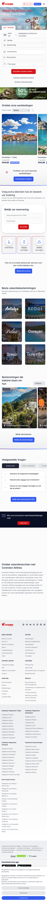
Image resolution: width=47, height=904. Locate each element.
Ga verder (23, 227)
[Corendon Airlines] (7, 3)
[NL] (23, 93)
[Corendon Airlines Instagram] (23, 625)
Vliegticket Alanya (7, 720)
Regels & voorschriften (9, 670)
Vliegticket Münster (8, 760)
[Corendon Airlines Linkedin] (37, 625)
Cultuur (38, 383)
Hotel (3, 656)
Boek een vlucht (7, 638)
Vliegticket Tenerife (31, 737)
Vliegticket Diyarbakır (8, 732)
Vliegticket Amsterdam (32, 752)
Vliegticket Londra (30, 746)
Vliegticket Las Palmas (32, 731)
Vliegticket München (8, 757)
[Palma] (12, 331)
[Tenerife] (35, 354)
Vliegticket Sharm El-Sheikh (33, 761)
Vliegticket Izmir (7, 717)
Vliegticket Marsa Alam (32, 763)
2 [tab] (23, 23)
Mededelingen (6, 688)
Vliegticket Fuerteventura (33, 734)
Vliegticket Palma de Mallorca (34, 728)
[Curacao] (35, 331)
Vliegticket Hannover (8, 763)
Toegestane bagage (8, 664)
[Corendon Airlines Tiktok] (41, 625)
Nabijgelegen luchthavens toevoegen (28, 35)
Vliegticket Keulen (7, 748)
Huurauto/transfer (7, 653)
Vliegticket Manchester (32, 749)
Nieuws (4, 685)
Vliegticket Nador (30, 755)
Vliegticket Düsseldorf (8, 754)
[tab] (9, 28)
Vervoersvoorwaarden (8, 848)
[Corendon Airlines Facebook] (34, 625)
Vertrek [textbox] (9, 40)
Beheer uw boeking (8, 644)
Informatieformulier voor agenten (35, 670)
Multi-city (10, 35)
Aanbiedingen (29, 638)
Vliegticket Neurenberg (9, 751)
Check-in (37, 4)
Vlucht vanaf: (6, 110)
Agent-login (28, 667)
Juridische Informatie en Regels (11, 846)
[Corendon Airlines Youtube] (30, 625)
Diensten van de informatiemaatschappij (28, 850)
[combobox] (26, 40)
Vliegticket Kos (29, 722)
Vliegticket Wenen (30, 772)
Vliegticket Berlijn (7, 769)
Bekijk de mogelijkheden (32, 641)
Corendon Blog (6, 696)
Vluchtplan (28, 656)
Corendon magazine (31, 647)
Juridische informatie (23, 848)
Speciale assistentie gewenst (23, 78)
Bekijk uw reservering (16, 209)
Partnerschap (29, 664)
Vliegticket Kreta (30, 717)
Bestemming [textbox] (11, 45)
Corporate (5, 691)
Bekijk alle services (23, 271)
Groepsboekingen (7, 650)
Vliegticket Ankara (7, 723)
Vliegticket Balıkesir (8, 734)
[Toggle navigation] (44, 4)
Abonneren (23, 523)
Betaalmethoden (30, 673)
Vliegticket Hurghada (31, 758)
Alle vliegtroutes (30, 653)
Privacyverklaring (30, 700)
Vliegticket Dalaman (8, 729)
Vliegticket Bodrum (7, 726)
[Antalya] (12, 309)
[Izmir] (12, 354)
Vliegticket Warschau (31, 766)
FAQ (3, 667)
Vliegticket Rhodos (31, 719)
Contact (4, 673)
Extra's (4, 647)
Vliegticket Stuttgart (8, 766)
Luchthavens (29, 650)
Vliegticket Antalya (7, 714)
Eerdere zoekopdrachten (23, 82)
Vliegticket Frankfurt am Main (11, 774)
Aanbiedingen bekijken (23, 179)
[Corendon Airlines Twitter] (27, 625)
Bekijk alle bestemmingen (23, 440)
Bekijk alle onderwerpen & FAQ (23, 499)
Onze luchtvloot (6, 682)
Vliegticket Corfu (30, 725)
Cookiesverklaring (30, 692)
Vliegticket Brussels (31, 769)
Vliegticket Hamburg (8, 771)
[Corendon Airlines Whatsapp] (44, 625)
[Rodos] (35, 309)
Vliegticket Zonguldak (8, 737)
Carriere (4, 694)
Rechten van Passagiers (30, 846)
